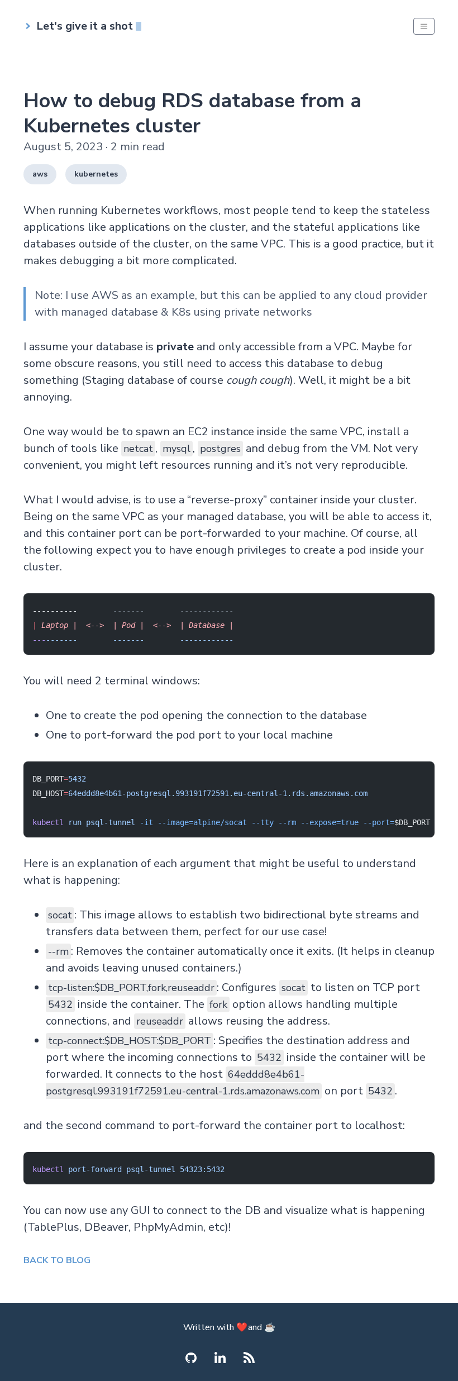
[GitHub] (191, 1358)
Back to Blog (56, 1260)
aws (39, 174)
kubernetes (96, 174)
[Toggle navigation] (424, 26)
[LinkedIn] (220, 1357)
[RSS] (249, 1357)
